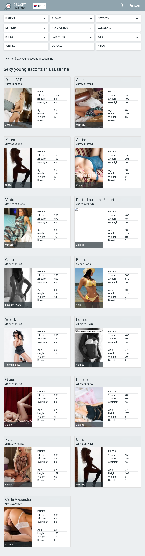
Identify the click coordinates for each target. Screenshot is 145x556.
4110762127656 (15, 204)
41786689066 (84, 384)
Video (101, 45)
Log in (137, 5)
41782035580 (13, 264)
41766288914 (13, 144)
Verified (10, 45)
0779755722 (83, 264)
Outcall (57, 45)
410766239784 (14, 444)
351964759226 (14, 504)
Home (9, 58)
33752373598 (13, 84)
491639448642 (85, 204)
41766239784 (84, 84)
